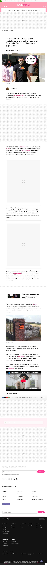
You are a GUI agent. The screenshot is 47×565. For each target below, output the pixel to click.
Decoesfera (5, 543)
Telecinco (11, 30)
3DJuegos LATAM (14, 553)
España (16, 397)
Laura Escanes (20, 499)
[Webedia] (6, 519)
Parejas (33, 494)
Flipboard (19, 50)
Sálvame (4, 499)
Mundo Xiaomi (5, 533)
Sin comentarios (11, 50)
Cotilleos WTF (36, 10)
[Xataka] (1, 1)
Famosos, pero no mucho (12, 10)
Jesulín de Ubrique (25, 150)
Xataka (4, 525)
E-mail (21, 50)
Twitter (43, 6)
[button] (13, 88)
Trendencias (5, 541)
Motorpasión (39, 525)
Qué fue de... (24, 10)
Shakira (4, 496)
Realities (4, 491)
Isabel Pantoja (11, 368)
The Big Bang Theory (19, 95)
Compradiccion (5, 545)
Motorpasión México (40, 553)
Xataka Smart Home (6, 531)
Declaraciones (25, 397)
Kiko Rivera (21, 356)
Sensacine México (23, 553)
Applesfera (5, 529)
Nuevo (4, 6)
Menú (2, 6)
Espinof (21, 527)
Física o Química (17, 273)
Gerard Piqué (34, 496)
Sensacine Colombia (23, 555)
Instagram (45, 6)
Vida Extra (13, 527)
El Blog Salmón (14, 541)
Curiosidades (5, 494)
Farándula (30, 397)
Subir (41, 519)
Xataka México (5, 553)
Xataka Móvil (5, 527)
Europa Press (22, 146)
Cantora (35, 304)
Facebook (41, 6)
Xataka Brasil (5, 555)
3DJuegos (13, 525)
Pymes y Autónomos (15, 543)
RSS (17, 479)
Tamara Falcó (20, 496)
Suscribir (41, 471)
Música (20, 397)
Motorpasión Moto (40, 527)
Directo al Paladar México (31, 554)
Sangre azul (19, 491)
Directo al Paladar (31, 525)
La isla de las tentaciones (37, 499)
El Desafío (8, 148)
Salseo (30, 10)
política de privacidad (15, 474)
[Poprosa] (23, 5)
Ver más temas (6, 504)
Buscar (6, 6)
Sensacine (21, 525)
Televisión (34, 491)
